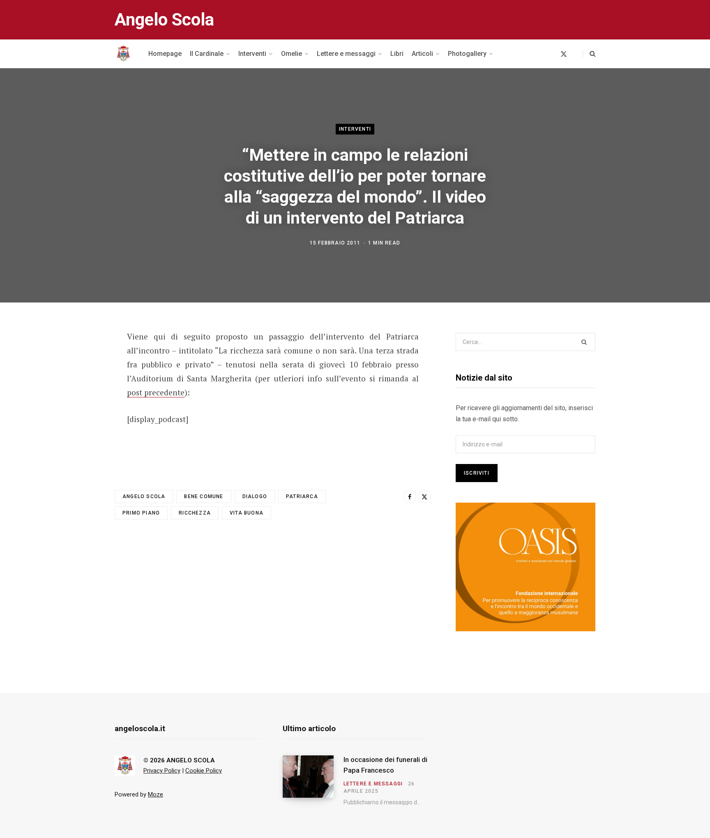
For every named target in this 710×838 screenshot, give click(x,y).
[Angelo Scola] (123, 53)
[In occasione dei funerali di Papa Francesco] (313, 780)
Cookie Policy (203, 770)
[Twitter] (74, 381)
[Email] (74, 403)
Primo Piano (141, 513)
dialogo (254, 496)
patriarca (302, 496)
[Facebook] (74, 360)
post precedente (155, 392)
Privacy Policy (161, 770)
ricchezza (195, 513)
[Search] (589, 54)
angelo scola (143, 496)
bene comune (203, 496)
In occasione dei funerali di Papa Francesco (385, 764)
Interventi (355, 129)
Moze (155, 794)
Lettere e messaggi (373, 784)
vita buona (246, 513)
